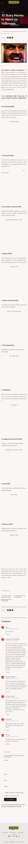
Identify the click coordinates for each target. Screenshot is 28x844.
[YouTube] (16, 836)
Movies (3, 12)
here (9, 590)
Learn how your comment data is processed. (13, 805)
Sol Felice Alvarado (10, 696)
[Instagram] (14, 836)
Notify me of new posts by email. (12, 795)
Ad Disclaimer (21, 832)
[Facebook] (9, 836)
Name (6, 774)
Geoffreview (12, 842)
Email (5, 780)
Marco (6, 627)
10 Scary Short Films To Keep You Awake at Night (19, 596)
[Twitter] (11, 836)
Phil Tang (7, 735)
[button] (2, 3)
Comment (6, 760)
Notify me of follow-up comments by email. (14, 792)
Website (6, 786)
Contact (14, 834)
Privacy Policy (13, 832)
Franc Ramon (8, 719)
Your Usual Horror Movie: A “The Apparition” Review (6, 596)
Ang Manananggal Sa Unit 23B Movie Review (6, 600)
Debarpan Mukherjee (10, 677)
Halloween (22, 98)
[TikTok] (19, 836)
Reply (8, 634)
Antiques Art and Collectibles (12, 639)
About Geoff (5, 832)
